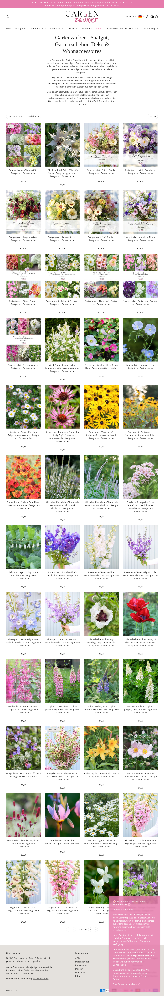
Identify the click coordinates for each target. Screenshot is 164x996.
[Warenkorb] (156, 16)
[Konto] (147, 16)
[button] (150, 116)
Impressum (81, 965)
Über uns (80, 972)
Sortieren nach (16, 116)
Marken (79, 968)
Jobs (77, 976)
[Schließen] (157, 898)
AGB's (78, 958)
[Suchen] (7, 16)
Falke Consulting (41, 978)
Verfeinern (33, 116)
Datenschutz (82, 961)
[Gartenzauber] (82, 16)
